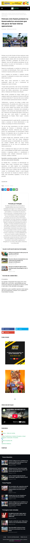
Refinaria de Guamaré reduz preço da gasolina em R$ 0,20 (18, 253)
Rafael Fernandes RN (7, 440)
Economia (7, 185)
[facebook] (8, 329)
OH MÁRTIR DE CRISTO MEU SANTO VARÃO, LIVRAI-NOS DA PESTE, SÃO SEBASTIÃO (17, 515)
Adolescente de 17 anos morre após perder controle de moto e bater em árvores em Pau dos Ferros (18, 470)
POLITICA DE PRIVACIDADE (13, 537)
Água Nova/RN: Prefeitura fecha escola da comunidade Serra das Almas (17, 529)
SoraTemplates (17, 540)
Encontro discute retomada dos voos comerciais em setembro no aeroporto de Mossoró (18, 260)
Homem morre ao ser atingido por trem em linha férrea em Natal (17, 496)
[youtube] (8, 332)
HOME (4, 537)
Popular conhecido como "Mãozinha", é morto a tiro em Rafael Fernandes (18, 521)
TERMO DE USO (23, 537)
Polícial (9, 13)
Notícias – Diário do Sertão (8, 433)
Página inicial (4, 13)
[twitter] (21, 329)
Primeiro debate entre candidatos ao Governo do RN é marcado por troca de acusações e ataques (18, 462)
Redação (4, 29)
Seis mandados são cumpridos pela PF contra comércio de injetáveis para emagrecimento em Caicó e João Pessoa (18, 489)
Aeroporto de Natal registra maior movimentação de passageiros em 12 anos (18, 268)
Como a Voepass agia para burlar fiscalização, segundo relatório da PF (18, 476)
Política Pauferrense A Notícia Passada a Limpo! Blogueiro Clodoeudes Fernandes (14, 436)
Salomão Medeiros (6, 443)
